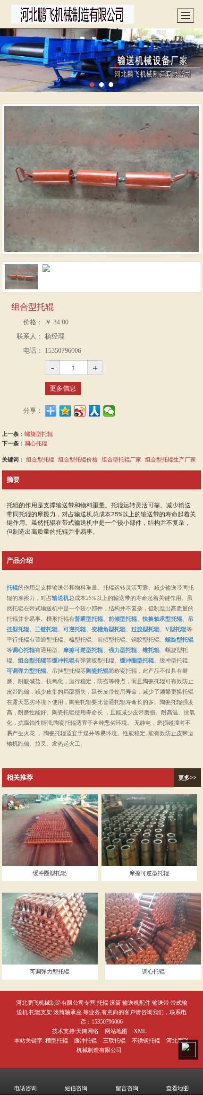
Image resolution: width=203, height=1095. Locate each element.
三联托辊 (114, 1040)
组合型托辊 (40, 459)
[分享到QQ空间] (65, 411)
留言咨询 (127, 1088)
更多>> (187, 777)
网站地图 (116, 1031)
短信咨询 (76, 1088)
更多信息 (63, 388)
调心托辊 (36, 443)
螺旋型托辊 (39, 433)
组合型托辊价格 (78, 459)
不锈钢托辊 (146, 1040)
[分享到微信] (109, 411)
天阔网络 (87, 1031)
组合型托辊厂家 (121, 459)
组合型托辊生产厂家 (170, 459)
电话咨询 (25, 1088)
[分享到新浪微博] (80, 411)
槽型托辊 (56, 1040)
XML (140, 1031)
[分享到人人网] (95, 411)
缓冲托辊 (85, 1040)
